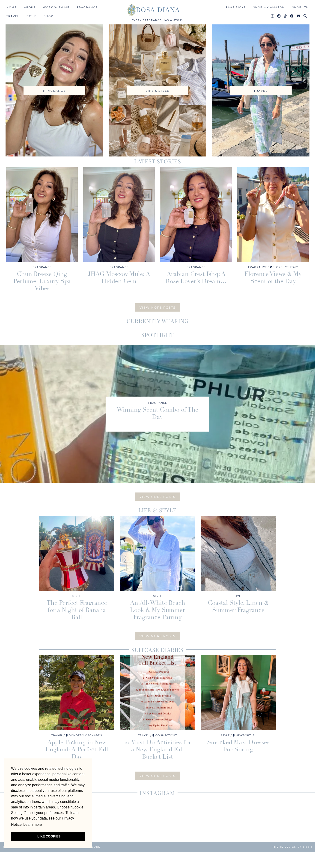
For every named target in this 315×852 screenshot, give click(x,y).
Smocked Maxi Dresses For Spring (238, 746)
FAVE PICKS (236, 7)
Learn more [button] (32, 824)
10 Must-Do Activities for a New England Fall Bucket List (157, 749)
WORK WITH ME (56, 7)
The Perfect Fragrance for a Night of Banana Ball (77, 610)
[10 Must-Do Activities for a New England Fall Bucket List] (157, 692)
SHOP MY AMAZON (269, 7)
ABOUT (30, 7)
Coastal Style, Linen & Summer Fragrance (238, 606)
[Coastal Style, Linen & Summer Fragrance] (238, 553)
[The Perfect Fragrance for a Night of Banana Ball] (76, 553)
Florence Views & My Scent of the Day (273, 277)
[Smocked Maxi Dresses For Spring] (238, 692)
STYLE (31, 16)
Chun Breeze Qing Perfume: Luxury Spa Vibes (42, 281)
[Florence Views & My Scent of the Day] (273, 214)
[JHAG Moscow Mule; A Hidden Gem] (119, 214)
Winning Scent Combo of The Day (157, 413)
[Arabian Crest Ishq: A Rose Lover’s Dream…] (196, 214)
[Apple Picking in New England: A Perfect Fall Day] (76, 692)
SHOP (48, 16)
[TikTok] (285, 16)
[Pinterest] (279, 16)
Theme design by (292, 846)
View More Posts (157, 307)
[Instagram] (272, 16)
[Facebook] (292, 16)
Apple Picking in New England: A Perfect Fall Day (76, 749)
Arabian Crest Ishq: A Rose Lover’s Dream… (196, 277)
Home (11, 7)
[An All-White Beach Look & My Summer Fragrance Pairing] (157, 553)
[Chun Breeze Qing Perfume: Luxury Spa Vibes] (42, 214)
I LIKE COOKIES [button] (48, 836)
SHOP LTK (300, 7)
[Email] (299, 16)
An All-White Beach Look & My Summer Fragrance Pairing (157, 610)
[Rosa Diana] (157, 10)
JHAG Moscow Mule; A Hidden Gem (119, 277)
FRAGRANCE (87, 7)
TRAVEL (12, 16)
